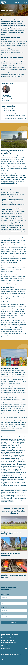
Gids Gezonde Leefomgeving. (18, 231)
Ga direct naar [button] (5, 648)
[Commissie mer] (3, 2)
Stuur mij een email (11, 98)
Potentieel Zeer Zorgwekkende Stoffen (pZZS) (11, 381)
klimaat (12, 492)
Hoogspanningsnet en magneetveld (17, 283)
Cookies (19, 654)
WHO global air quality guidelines (14, 76)
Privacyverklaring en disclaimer (8, 654)
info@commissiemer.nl (9, 637)
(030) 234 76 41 (9, 100)
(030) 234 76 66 (7, 635)
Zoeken (17, 2)
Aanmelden (13, 622)
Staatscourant (4, 264)
